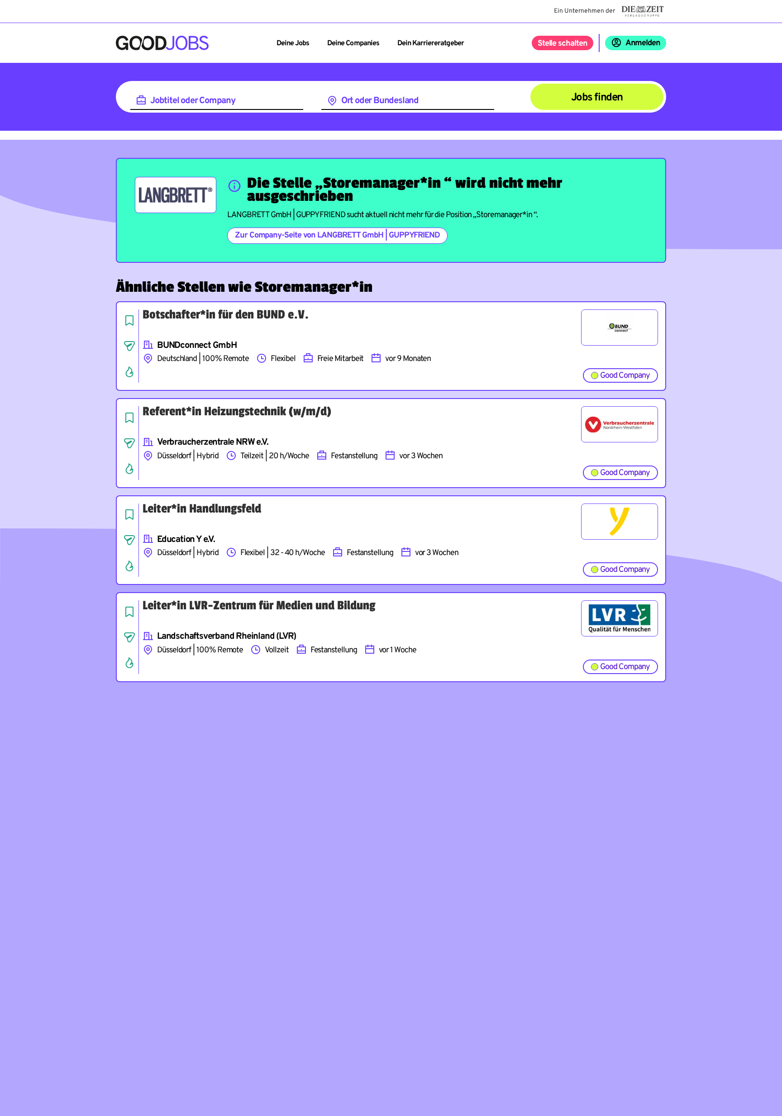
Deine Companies (353, 43)
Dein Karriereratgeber (430, 43)
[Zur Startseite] (162, 43)
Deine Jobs (293, 43)
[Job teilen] (129, 346)
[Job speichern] (129, 320)
